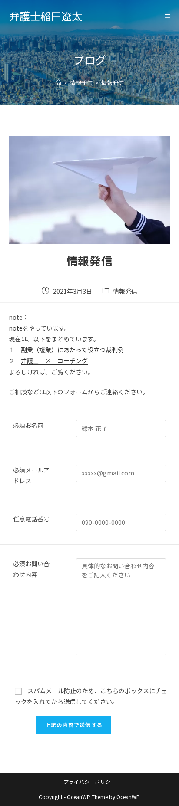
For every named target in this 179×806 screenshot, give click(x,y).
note (16, 328)
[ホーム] (58, 83)
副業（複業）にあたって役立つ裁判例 (72, 349)
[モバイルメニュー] (167, 16)
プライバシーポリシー (89, 781)
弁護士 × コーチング (54, 360)
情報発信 (125, 291)
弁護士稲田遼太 (45, 15)
